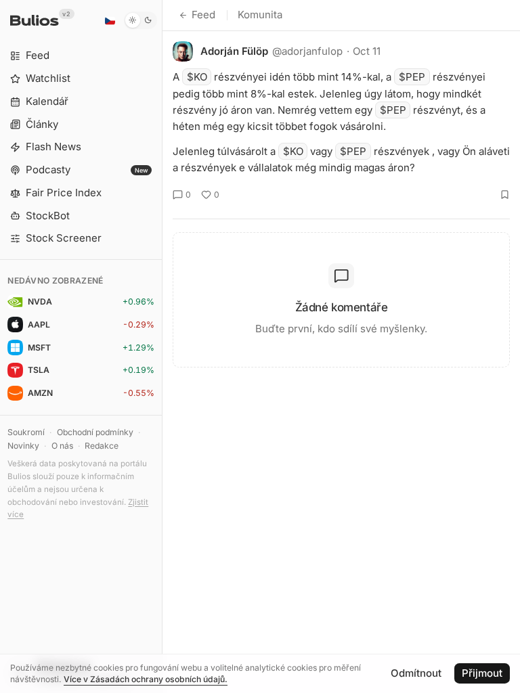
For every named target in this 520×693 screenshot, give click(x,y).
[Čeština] (109, 20)
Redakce (101, 446)
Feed (203, 14)
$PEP (412, 76)
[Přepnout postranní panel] (162, 346)
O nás (62, 446)
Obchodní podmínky (95, 432)
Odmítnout (416, 673)
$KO (197, 76)
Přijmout (482, 673)
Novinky (23, 446)
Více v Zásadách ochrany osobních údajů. (146, 679)
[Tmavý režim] (140, 20)
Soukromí (26, 432)
